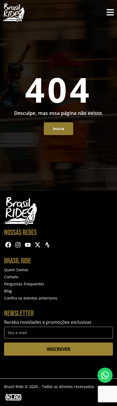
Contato (11, 276)
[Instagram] (18, 245)
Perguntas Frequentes (24, 283)
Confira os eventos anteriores (30, 298)
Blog (8, 291)
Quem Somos (16, 269)
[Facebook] (8, 245)
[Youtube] (28, 245)
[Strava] (47, 245)
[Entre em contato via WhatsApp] (105, 375)
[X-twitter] (37, 245)
